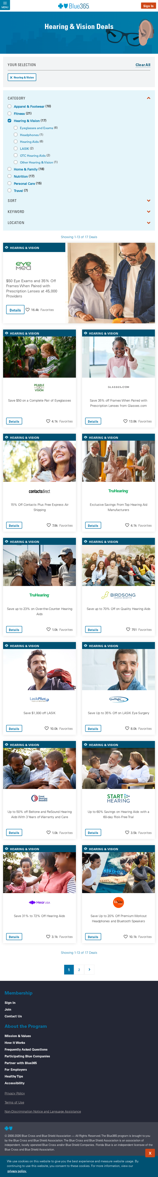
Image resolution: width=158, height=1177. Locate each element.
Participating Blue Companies (27, 1056)
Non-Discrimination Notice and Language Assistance (43, 1111)
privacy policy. (17, 1171)
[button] (40, 310)
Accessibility (14, 1083)
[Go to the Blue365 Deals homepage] (73, 6)
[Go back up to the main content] (132, 1152)
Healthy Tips (14, 1076)
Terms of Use (14, 1102)
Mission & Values (18, 1036)
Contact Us (13, 1016)
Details (15, 310)
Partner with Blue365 (21, 1063)
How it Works (15, 1042)
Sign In (148, 6)
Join (8, 1009)
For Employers (16, 1069)
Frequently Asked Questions (26, 1049)
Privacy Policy (15, 1093)
